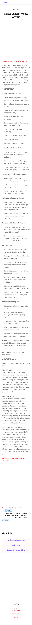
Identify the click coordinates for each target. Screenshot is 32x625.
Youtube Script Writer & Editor (16, 540)
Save (9, 510)
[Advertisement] (16, 40)
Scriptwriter (16, 545)
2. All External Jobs (22, 61)
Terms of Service (16, 613)
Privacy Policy (16, 610)
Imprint (16, 617)
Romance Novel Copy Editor (16, 550)
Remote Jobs (8, 61)
